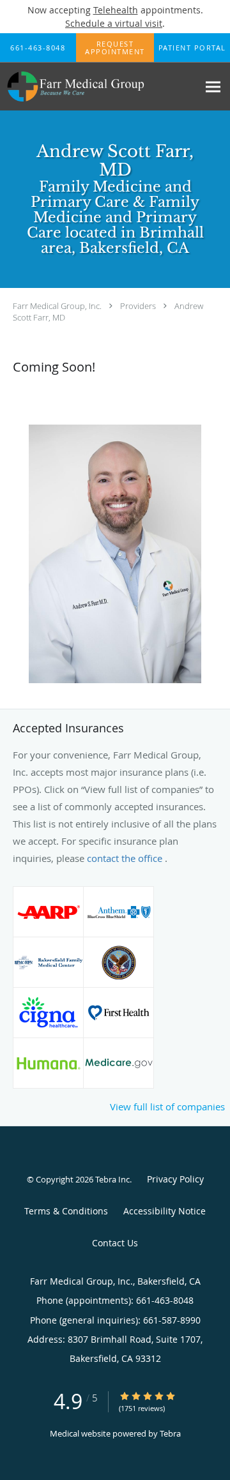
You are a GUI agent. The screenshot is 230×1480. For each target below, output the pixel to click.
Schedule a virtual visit (113, 23)
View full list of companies (167, 1106)
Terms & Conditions (66, 1211)
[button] (115, 48)
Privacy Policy (175, 1179)
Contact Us (115, 1243)
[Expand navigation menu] (213, 86)
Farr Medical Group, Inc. (57, 306)
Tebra (170, 1433)
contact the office (126, 858)
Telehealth (115, 10)
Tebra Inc (112, 1179)
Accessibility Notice (164, 1211)
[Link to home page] (99, 86)
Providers (138, 306)
